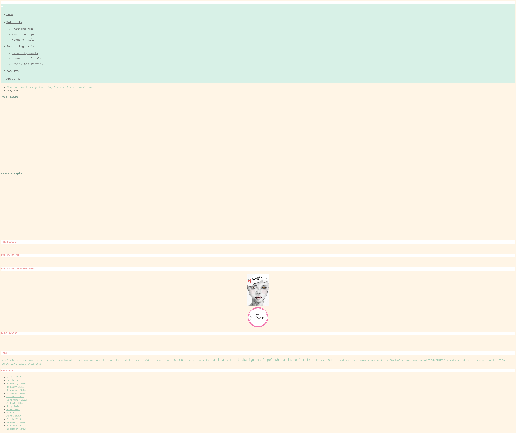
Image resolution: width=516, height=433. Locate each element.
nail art (219, 360)
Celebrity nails (25, 53)
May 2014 (12, 412)
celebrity (55, 360)
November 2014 (16, 393)
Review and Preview (27, 64)
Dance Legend (95, 360)
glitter (129, 360)
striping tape (480, 360)
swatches (492, 360)
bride (46, 360)
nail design (242, 360)
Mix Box (12, 70)
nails (286, 360)
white (31, 364)
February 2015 (16, 383)
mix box (188, 360)
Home (9, 14)
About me (13, 78)
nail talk (301, 360)
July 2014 (13, 406)
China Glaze (68, 360)
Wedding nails (23, 39)
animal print (8, 360)
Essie (119, 360)
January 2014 (15, 425)
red (386, 360)
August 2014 (14, 403)
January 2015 (15, 387)
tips (501, 360)
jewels (160, 360)
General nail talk (27, 58)
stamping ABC (454, 360)
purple (380, 360)
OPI (347, 360)
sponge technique (414, 360)
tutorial (9, 364)
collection (83, 360)
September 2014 (16, 400)
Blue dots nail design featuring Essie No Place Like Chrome (49, 87)
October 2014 (15, 396)
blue (39, 360)
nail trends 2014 (322, 360)
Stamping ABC (22, 29)
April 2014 (13, 416)
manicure (174, 360)
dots (105, 360)
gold (138, 360)
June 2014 (13, 409)
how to (149, 360)
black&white (30, 360)
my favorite (201, 360)
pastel (355, 360)
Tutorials (14, 22)
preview (371, 360)
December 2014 (16, 390)
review (394, 360)
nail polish (268, 360)
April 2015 (13, 377)
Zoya (38, 364)
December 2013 (16, 429)
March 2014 (13, 419)
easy (112, 360)
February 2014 (16, 422)
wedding (22, 364)
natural (339, 360)
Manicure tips (23, 34)
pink (363, 360)
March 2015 (13, 380)
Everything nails (20, 46)
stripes (467, 360)
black (20, 360)
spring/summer (434, 360)
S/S (402, 360)
